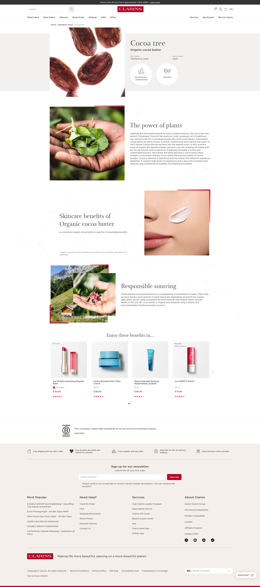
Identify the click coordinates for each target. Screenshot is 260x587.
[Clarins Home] (130, 9)
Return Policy (86, 519)
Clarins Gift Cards (141, 514)
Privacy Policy (99, 571)
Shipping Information (90, 514)
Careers (188, 522)
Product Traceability (195, 516)
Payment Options (88, 524)
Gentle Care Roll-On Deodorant (43, 521)
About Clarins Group (195, 504)
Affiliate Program (193, 528)
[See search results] (71, 9)
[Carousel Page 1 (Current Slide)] (128, 403)
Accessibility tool (130, 571)
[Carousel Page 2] (131, 403)
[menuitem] (215, 9)
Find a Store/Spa (140, 528)
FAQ (82, 509)
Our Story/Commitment (196, 510)
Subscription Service (142, 509)
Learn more (79, 433)
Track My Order (87, 504)
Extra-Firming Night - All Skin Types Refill (47, 511)
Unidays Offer (192, 534)
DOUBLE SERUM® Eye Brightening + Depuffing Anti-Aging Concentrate (50, 505)
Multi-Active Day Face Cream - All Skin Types (49, 516)
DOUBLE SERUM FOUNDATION (42, 526)
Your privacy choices (37, 576)
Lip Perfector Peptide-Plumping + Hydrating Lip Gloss (51, 532)
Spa (134, 524)
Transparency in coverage (155, 571)
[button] (51, 497)
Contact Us (85, 528)
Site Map (114, 571)
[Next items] (213, 372)
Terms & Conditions (79, 571)
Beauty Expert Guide (142, 519)
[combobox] (209, 571)
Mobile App (138, 533)
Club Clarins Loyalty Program (147, 504)
